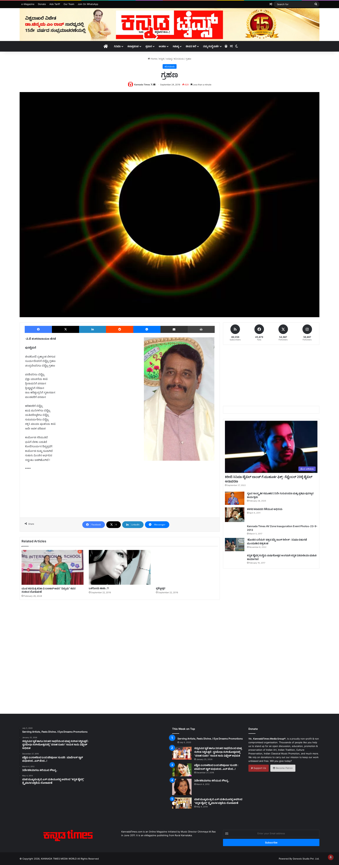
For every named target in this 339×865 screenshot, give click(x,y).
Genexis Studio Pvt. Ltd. (306, 858)
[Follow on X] (152, 84)
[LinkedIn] (92, 329)
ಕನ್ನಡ (161, 58)
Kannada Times (142, 84)
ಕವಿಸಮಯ (179, 58)
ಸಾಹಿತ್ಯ (176, 46)
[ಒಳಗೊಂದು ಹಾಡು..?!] (120, 567)
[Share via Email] (174, 329)
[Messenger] (146, 329)
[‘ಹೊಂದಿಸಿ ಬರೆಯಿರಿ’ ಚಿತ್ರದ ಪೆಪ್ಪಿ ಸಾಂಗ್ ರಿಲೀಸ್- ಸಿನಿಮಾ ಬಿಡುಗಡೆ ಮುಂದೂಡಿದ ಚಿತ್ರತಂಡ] (234, 544)
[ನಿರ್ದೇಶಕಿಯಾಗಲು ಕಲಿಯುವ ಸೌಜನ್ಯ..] (182, 787)
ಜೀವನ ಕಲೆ (191, 46)
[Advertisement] (119, 498)
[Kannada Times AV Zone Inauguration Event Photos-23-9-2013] (234, 529)
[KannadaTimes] (169, 24)
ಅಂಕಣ (162, 46)
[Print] (201, 329)
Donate (42, 4)
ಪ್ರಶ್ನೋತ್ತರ (160, 588)
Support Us (259, 768)
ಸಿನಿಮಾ (117, 46)
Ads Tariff (54, 4)
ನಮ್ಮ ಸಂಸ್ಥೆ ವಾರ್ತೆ (211, 46)
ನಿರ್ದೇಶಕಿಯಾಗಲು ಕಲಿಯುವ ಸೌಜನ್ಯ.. (211, 780)
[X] (65, 329)
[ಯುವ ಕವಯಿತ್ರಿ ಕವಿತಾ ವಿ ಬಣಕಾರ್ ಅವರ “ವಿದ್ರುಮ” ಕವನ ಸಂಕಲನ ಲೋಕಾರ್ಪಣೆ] (53, 567)
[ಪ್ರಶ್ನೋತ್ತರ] (187, 567)
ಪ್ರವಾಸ (148, 46)
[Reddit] (119, 329)
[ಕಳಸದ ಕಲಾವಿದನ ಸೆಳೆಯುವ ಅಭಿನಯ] (234, 514)
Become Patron (284, 768)
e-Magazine (27, 4)
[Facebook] (38, 329)
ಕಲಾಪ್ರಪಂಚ (133, 46)
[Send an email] (154, 84)
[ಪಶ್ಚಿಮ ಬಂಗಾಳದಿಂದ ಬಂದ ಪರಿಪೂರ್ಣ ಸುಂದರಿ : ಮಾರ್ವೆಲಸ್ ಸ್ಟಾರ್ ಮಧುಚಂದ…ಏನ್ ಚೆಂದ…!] (182, 769)
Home (153, 58)
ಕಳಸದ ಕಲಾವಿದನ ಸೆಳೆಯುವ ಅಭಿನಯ (264, 509)
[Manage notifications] (331, 857)
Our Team (69, 4)
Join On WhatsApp (88, 4)
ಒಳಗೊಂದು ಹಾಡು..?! (99, 588)
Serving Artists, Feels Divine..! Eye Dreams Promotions (210, 738)
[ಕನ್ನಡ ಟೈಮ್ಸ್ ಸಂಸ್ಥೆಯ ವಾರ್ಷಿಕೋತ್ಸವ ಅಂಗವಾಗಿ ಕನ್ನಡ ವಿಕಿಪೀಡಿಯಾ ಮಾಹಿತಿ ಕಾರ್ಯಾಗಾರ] (234, 560)
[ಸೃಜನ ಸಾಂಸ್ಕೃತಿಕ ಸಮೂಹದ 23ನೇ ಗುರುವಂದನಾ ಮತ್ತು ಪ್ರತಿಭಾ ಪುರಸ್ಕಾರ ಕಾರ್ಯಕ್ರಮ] (234, 498)
